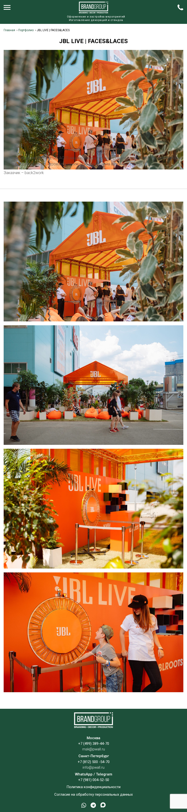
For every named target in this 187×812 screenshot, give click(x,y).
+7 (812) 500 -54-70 (94, 762)
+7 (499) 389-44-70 (93, 743)
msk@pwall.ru (93, 749)
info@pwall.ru (93, 767)
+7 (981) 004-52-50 (93, 780)
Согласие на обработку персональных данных (93, 794)
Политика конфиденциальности (93, 787)
